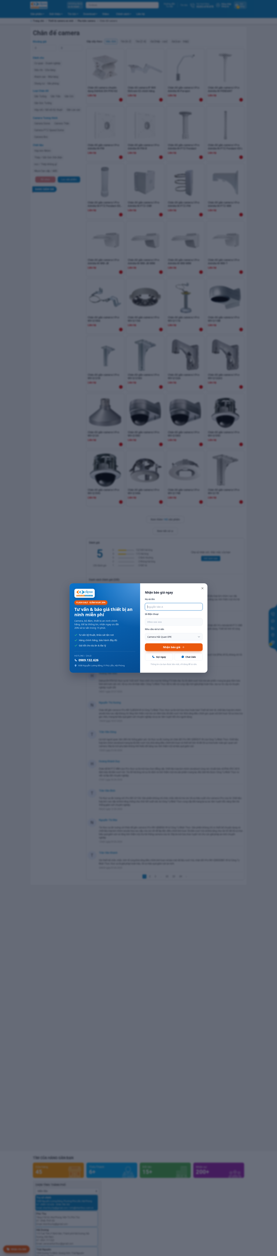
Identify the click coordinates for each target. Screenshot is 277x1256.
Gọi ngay (161, 656)
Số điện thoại (152, 614)
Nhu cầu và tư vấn (154, 629)
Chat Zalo (190, 656)
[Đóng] (202, 588)
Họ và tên (150, 599)
